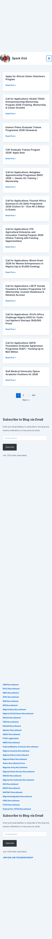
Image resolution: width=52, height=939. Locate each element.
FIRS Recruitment (11, 722)
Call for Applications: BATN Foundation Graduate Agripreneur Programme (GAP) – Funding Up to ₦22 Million (25, 347)
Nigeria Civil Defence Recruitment (18, 713)
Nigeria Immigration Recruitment (17, 796)
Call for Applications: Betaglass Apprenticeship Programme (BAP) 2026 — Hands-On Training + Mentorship (24, 177)
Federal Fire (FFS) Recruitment (17, 809)
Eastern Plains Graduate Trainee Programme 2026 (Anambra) (23, 129)
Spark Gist (19, 58)
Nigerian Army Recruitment (15, 767)
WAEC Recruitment (11, 734)
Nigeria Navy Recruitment (14, 709)
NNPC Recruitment (11, 742)
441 (33, 395)
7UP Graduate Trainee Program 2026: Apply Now (23, 151)
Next (26, 400)
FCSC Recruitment (11, 805)
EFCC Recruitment (11, 689)
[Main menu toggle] (49, 58)
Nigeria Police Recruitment (15, 759)
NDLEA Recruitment (12, 718)
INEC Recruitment (11, 693)
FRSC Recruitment (11, 801)
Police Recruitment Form (14, 763)
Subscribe (10, 447)
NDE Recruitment (10, 701)
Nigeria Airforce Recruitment (16, 755)
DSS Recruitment (10, 784)
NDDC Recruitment (11, 788)
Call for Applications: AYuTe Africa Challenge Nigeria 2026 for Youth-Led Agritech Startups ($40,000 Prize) (25, 319)
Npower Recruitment (12, 730)
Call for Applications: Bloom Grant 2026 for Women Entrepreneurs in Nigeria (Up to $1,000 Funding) (24, 263)
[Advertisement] (26, 26)
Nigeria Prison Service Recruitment (18, 771)
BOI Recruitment (10, 705)
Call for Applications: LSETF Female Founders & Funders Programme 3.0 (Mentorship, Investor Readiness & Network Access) (25, 290)
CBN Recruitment (11, 685)
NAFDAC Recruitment (12, 792)
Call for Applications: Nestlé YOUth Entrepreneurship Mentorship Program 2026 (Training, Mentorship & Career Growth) (26, 103)
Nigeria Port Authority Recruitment (18, 780)
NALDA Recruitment (12, 726)
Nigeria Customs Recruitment (16, 751)
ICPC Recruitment (11, 697)
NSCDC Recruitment (12, 776)
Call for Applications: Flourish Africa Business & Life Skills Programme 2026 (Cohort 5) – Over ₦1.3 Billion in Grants (26, 205)
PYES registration (11, 738)
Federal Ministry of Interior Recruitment (20, 747)
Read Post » (11, 85)
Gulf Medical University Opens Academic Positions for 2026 (23, 373)
